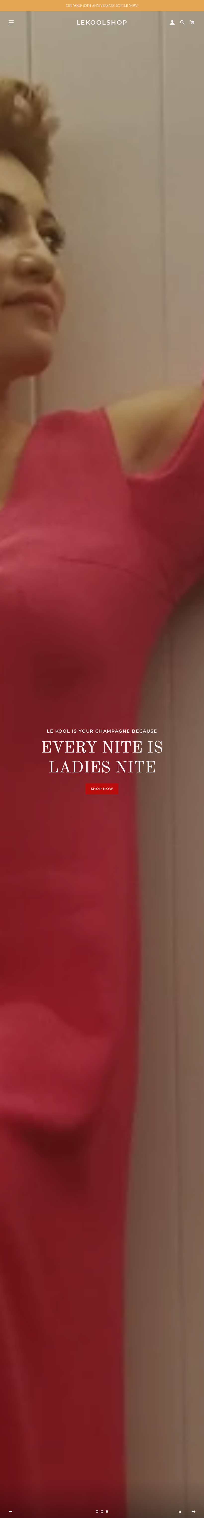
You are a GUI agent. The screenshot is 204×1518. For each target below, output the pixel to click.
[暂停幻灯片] (180, 1512)
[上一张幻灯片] (10, 1512)
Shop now (102, 783)
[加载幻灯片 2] (102, 1511)
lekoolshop (102, 22)
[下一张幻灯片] (194, 1512)
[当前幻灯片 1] (97, 1511)
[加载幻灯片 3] (106, 1511)
